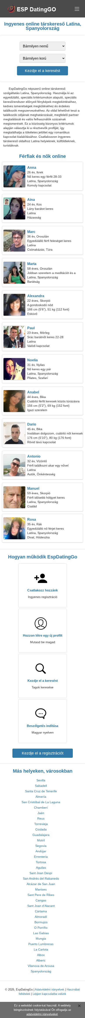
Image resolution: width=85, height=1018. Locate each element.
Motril (41, 840)
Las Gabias (41, 933)
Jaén (40, 813)
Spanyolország (41, 971)
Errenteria (41, 856)
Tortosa (41, 862)
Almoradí (41, 916)
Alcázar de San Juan (41, 884)
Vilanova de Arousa (41, 966)
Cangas (41, 900)
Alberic (41, 960)
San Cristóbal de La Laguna (41, 802)
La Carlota (41, 949)
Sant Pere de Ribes (40, 895)
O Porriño (41, 927)
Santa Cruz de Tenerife (41, 791)
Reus (40, 818)
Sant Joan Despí (40, 873)
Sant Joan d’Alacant (41, 906)
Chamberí (41, 807)
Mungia (41, 938)
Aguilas (41, 867)
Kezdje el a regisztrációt (42, 753)
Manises (41, 889)
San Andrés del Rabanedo (41, 878)
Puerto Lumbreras (40, 944)
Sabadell (41, 785)
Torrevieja (41, 824)
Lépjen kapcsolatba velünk (49, 994)
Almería (41, 796)
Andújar (41, 851)
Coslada (41, 829)
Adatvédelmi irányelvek (49, 989)
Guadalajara (40, 835)
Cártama (41, 911)
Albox (41, 955)
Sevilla (40, 780)
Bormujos (41, 922)
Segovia (40, 845)
